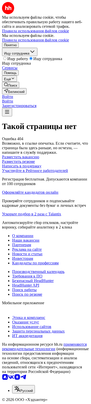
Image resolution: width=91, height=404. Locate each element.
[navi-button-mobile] (7, 112)
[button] (7, 96)
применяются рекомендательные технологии (44, 346)
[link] (10, 85)
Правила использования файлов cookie (35, 40)
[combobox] (23, 389)
